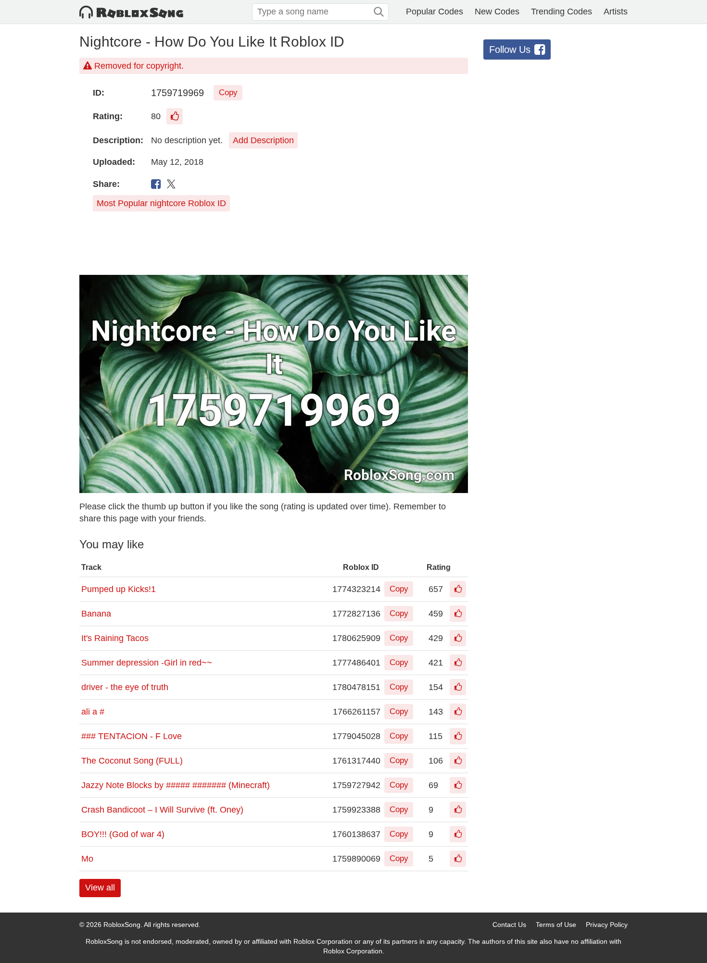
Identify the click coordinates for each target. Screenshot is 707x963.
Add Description (263, 140)
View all (100, 887)
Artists (616, 11)
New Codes (497, 11)
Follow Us (509, 49)
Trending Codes (561, 11)
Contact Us (509, 924)
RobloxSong (121, 924)
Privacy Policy (607, 924)
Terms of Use (556, 924)
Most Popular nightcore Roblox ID (161, 203)
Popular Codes (434, 11)
